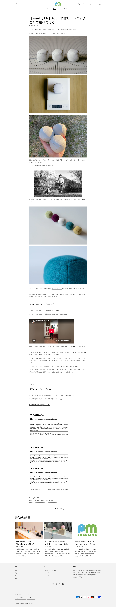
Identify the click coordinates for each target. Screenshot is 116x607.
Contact (17, 578)
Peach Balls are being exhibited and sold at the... (57, 542)
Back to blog (59, 509)
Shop (16, 570)
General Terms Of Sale (50, 570)
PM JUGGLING (21, 603)
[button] (16, 4)
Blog (16, 573)
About (16, 575)
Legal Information (49, 573)
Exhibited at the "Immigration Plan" (25, 542)
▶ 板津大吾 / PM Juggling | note (39, 405)
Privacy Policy (47, 575)
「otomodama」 (57, 289)
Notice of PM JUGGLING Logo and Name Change (85, 542)
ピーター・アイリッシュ (68, 346)
